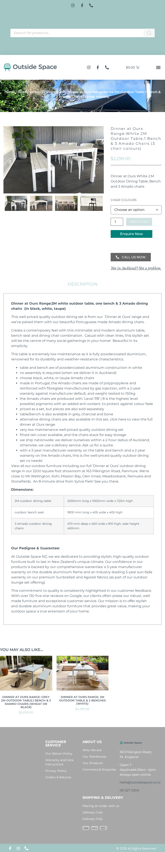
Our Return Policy (58, 753)
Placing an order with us (100, 806)
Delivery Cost (92, 812)
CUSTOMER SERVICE (55, 743)
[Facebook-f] (10, 848)
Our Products (92, 763)
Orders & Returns (58, 777)
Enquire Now (131, 234)
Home (10, 92)
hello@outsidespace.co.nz (140, 782)
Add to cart (139, 222)
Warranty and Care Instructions (59, 762)
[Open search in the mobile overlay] (82, 33)
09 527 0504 (129, 790)
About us (92, 742)
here (122, 419)
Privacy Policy (56, 771)
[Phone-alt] (26, 848)
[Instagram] (18, 848)
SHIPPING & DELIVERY (102, 798)
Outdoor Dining (30, 92)
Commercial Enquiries (99, 769)
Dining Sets (55, 92)
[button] (158, 67)
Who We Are (92, 750)
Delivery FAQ (92, 819)
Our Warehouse (94, 757)
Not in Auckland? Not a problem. (136, 268)
